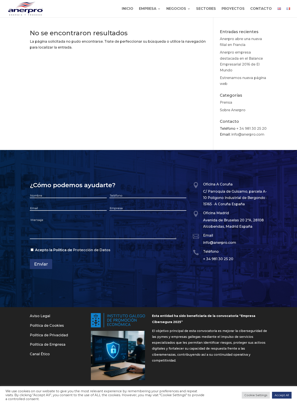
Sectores (206, 9)
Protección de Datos (91, 250)
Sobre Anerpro (232, 110)
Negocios (176, 9)
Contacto (261, 9)
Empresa (147, 9)
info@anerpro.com (247, 134)
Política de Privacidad (49, 335)
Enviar (41, 264)
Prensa (226, 102)
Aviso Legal (40, 316)
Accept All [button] (282, 395)
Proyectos (233, 9)
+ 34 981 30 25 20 (251, 128)
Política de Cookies (47, 325)
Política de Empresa (47, 344)
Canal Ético (40, 354)
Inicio (127, 9)
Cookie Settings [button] (255, 395)
